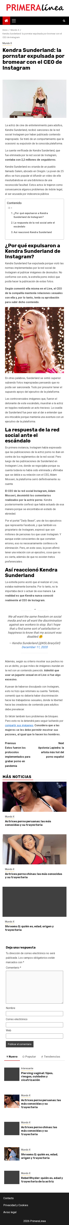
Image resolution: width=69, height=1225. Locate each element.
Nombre (10, 1008)
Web (8, 1030)
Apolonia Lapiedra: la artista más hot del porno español (51, 750)
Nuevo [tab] (13, 1056)
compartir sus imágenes (19, 725)
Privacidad (9, 1205)
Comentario (13, 967)
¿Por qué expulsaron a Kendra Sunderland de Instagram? (31, 215)
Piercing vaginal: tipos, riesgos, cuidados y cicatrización (37, 1077)
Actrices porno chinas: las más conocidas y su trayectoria (39, 1131)
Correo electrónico (16, 1019)
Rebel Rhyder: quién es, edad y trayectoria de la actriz (42, 1179)
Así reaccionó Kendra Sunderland (33, 232)
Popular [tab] (30, 1056)
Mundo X (7, 43)
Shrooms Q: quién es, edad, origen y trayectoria (39, 1156)
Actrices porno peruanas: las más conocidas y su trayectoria (28, 823)
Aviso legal (9, 1212)
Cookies (23, 1205)
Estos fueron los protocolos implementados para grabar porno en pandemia (17, 755)
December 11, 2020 (35, 647)
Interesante (27, 1068)
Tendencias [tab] (52, 1056)
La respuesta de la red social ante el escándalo (34, 224)
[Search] (64, 21)
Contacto (8, 1198)
